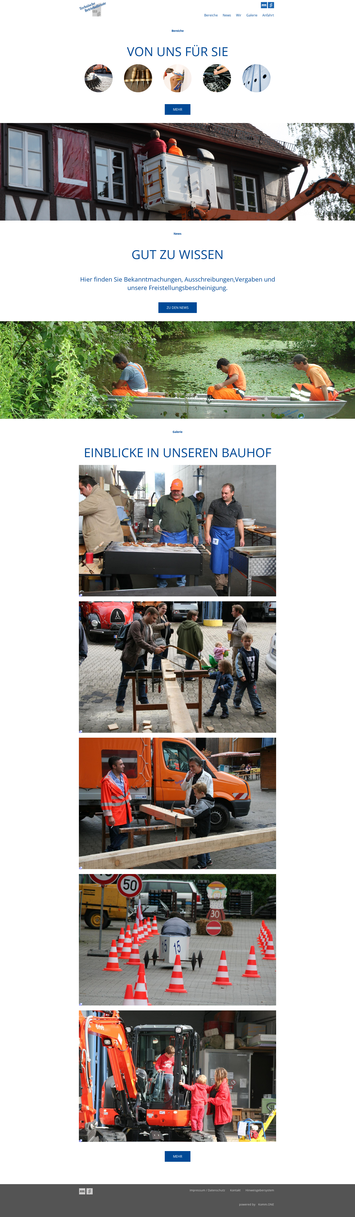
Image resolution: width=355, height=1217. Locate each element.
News (227, 15)
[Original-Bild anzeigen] (177, 597)
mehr (177, 109)
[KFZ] (217, 91)
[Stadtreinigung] (98, 91)
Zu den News (178, 307)
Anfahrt (268, 15)
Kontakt (235, 1190)
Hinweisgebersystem (260, 1190)
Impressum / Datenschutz (207, 1190)
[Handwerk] (138, 91)
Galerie (251, 15)
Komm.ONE (266, 1204)
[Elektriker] (177, 91)
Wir (238, 15)
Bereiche (211, 15)
